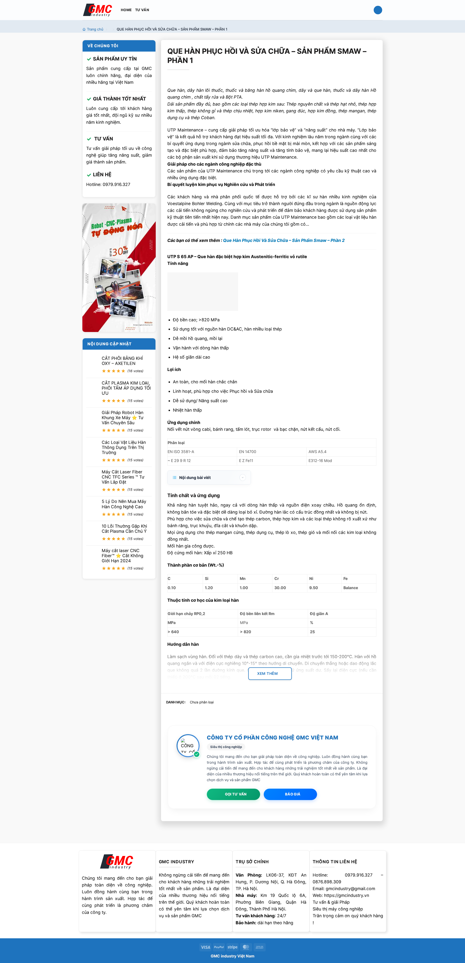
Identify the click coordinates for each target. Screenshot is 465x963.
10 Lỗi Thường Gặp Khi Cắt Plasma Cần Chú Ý (124, 529)
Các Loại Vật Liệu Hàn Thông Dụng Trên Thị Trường (124, 447)
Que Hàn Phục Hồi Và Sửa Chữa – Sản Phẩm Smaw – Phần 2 (284, 240)
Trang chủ (95, 29)
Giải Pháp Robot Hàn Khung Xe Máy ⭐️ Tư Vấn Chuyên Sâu (122, 417)
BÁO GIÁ (292, 794)
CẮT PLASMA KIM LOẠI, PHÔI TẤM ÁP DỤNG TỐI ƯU (126, 388)
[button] (378, 10)
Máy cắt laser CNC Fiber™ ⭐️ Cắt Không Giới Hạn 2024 (122, 555)
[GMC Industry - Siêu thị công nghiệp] (98, 10)
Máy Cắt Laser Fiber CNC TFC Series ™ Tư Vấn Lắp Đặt (123, 477)
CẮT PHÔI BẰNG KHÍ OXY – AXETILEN (122, 361)
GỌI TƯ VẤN (236, 794)
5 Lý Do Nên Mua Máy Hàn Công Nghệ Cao (124, 504)
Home (126, 10)
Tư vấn (142, 10)
